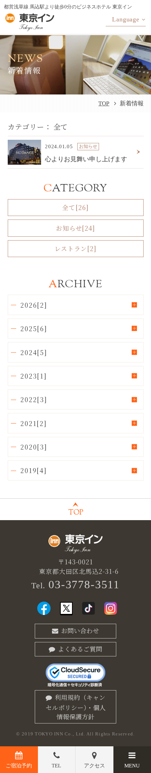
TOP (103, 104)
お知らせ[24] (75, 227)
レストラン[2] (75, 248)
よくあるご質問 (80, 648)
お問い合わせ (80, 630)
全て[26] (75, 207)
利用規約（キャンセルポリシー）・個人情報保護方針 (76, 707)
